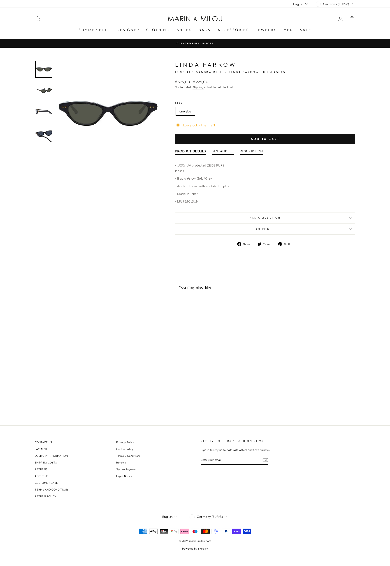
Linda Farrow (206, 64)
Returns (121, 462)
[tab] (190, 152)
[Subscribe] (265, 460)
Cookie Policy (125, 449)
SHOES (184, 29)
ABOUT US (42, 476)
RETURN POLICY (46, 496)
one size (185, 111)
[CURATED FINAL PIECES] (195, 43)
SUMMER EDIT (94, 29)
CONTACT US (43, 442)
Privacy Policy (125, 442)
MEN (288, 29)
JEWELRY (266, 29)
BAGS (205, 29)
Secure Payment (126, 469)
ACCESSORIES (233, 29)
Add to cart (265, 139)
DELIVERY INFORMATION (51, 455)
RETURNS (41, 469)
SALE (305, 29)
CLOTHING (158, 29)
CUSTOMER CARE (46, 482)
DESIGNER (128, 29)
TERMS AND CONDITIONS (52, 489)
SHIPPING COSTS (46, 462)
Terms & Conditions (128, 455)
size (179, 102)
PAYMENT (41, 449)
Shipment (265, 228)
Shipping (198, 87)
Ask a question (265, 217)
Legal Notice (124, 476)
